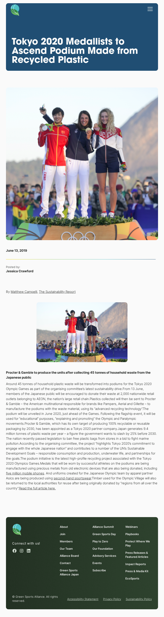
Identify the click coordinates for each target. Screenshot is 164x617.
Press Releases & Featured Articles (136, 554)
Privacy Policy (112, 599)
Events (97, 563)
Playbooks (132, 534)
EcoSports (132, 578)
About (64, 526)
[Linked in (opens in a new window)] (28, 550)
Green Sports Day (104, 534)
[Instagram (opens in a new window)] (21, 550)
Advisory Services (104, 555)
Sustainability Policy (139, 599)
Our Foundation (102, 548)
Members (66, 541)
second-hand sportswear (72, 478)
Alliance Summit (103, 526)
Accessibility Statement (82, 599)
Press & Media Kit (136, 571)
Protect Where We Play (137, 543)
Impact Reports (135, 564)
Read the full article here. (37, 488)
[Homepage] (15, 10)
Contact (65, 563)
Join (62, 534)
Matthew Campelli (24, 292)
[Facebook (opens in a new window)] (14, 550)
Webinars (131, 526)
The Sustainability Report (57, 292)
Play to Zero (100, 541)
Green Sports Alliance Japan (69, 572)
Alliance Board (69, 555)
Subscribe (99, 570)
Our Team (66, 548)
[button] (149, 8)
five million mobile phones (25, 473)
